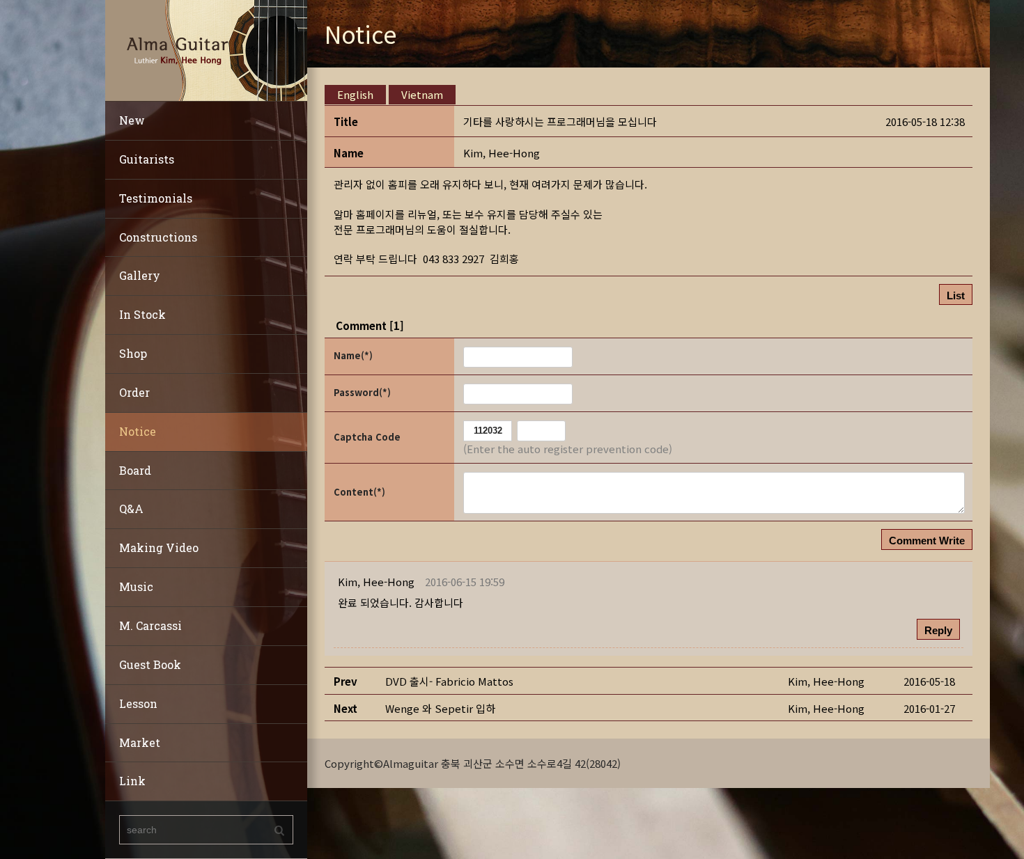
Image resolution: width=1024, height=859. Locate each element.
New (132, 120)
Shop (133, 353)
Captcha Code (367, 436)
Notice (137, 431)
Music (136, 586)
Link (132, 780)
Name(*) (353, 355)
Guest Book (150, 664)
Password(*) (362, 392)
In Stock (142, 314)
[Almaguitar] (206, 49)
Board (135, 470)
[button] (501, 152)
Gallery (139, 275)
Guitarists (146, 159)
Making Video (159, 547)
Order (134, 392)
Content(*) (359, 491)
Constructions (158, 237)
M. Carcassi (150, 625)
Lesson (138, 703)
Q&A (131, 508)
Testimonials (155, 198)
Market (139, 742)
